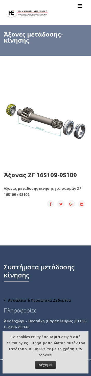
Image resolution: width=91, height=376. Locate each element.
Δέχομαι (45, 364)
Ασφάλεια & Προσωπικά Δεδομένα (39, 300)
